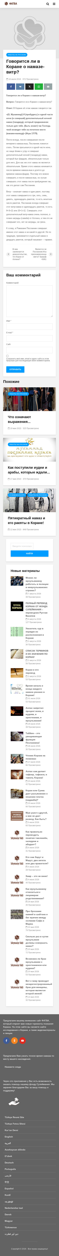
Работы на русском (17, 55)
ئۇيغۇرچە (9, 1201)
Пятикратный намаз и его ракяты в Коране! (26, 520)
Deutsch (9, 1162)
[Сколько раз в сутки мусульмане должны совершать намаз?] (17, 939)
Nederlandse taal (14, 1208)
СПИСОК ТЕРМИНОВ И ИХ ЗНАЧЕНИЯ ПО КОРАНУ (37, 653)
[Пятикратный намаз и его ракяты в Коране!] (29, 500)
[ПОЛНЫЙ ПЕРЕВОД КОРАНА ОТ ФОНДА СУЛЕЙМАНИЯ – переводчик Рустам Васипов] (17, 606)
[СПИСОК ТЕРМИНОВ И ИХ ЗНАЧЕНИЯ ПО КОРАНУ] (17, 653)
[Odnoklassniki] (14, 1040)
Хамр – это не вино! (37, 876)
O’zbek (8, 1156)
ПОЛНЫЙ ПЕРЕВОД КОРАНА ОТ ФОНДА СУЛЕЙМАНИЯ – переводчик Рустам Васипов (37, 609)
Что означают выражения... (19, 419)
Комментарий (12, 283)
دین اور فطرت (11, 1234)
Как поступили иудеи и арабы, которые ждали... (29, 470)
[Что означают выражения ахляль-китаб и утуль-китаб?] (29, 399)
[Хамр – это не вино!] (17, 879)
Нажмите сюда (13, 1067)
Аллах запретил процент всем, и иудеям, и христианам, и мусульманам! (35, 714)
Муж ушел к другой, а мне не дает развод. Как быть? (37, 815)
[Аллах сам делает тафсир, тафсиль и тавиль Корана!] (17, 774)
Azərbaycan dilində (15, 1149)
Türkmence (11, 1227)
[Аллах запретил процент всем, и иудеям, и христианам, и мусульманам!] (17, 711)
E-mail (9, 333)
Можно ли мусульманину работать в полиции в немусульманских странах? (37, 584)
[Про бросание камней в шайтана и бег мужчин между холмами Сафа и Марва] (17, 914)
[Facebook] (6, 1040)
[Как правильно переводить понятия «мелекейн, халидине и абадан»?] (17, 834)
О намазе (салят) (17, 495)
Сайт (8, 344)
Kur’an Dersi (11, 1130)
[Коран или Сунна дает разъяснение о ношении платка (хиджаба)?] (17, 793)
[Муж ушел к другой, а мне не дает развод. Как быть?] (17, 815)
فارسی (8, 1175)
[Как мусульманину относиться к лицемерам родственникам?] (17, 892)
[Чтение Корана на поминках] (17, 758)
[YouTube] (22, 1040)
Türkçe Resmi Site (14, 1117)
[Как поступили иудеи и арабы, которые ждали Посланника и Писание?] (29, 449)
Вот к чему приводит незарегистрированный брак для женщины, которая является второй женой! (39, 987)
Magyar (9, 1221)
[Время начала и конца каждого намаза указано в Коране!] (17, 688)
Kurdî (8, 1195)
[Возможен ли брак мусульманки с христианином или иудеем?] (17, 961)
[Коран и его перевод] (17, 672)
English (9, 1136)
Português (10, 1169)
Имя (8, 321)
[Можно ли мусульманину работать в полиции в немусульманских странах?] (17, 580)
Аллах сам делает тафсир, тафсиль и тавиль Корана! (36, 774)
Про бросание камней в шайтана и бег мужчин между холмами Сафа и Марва (37, 917)
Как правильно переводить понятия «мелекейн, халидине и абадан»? (37, 838)
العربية (8, 1143)
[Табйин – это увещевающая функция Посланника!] (17, 736)
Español (9, 1188)
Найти (29, 553)
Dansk (8, 1214)
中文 (7, 1182)
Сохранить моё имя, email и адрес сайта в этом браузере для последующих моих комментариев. (28, 360)
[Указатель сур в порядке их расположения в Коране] (17, 631)
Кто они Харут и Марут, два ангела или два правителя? (37, 860)
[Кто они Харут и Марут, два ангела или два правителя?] (17, 860)
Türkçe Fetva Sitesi (15, 1123)
